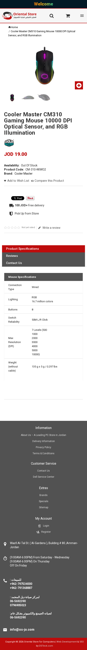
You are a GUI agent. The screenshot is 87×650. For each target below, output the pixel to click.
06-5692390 (18, 617)
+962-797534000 (21, 583)
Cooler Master (24, 173)
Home (14, 27)
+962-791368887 (21, 588)
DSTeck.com (46, 646)
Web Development (67, 641)
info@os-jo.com (22, 629)
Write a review (51, 227)
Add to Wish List (18, 181)
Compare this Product (49, 181)
